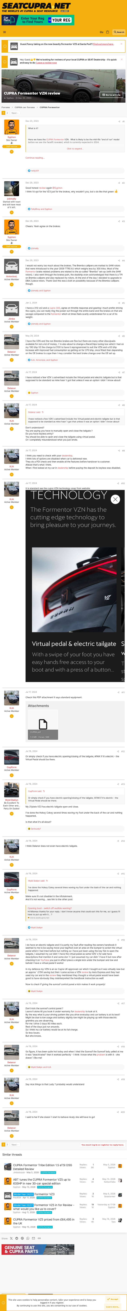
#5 (123, 303)
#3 (123, 221)
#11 (123, 692)
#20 (123, 1112)
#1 (124, 121)
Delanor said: (34, 412)
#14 (123, 841)
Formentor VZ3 (45, 1194)
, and (44, 360)
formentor (56, 314)
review (42, 187)
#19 (123, 1079)
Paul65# (17, 1197)
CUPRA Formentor (55, 139)
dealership (67, 455)
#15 (123, 873)
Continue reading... (35, 157)
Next (14, 113)
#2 (123, 183)
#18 (123, 1046)
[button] (5, 32)
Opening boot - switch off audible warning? (50, 908)
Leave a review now (46, 62)
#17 (123, 1003)
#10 (123, 483)
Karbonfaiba (109, 1182)
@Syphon (57, 187)
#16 (123, 940)
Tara (113, 1221)
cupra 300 (54, 308)
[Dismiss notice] (121, 44)
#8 (123, 405)
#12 (123, 751)
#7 (123, 372)
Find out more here (103, 44)
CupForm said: (35, 791)
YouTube (44, 960)
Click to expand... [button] (75, 148)
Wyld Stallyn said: (36, 880)
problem (101, 1054)
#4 (123, 260)
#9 (123, 450)
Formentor (31, 271)
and (41, 209)
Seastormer (109, 1196)
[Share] (119, 121)
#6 (123, 336)
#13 (123, 784)
